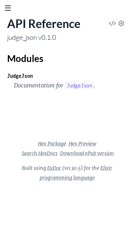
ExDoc (54, 168)
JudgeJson (20, 76)
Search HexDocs (40, 153)
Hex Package (52, 143)
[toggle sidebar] (7, 9)
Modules (25, 58)
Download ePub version (87, 153)
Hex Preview (82, 143)
